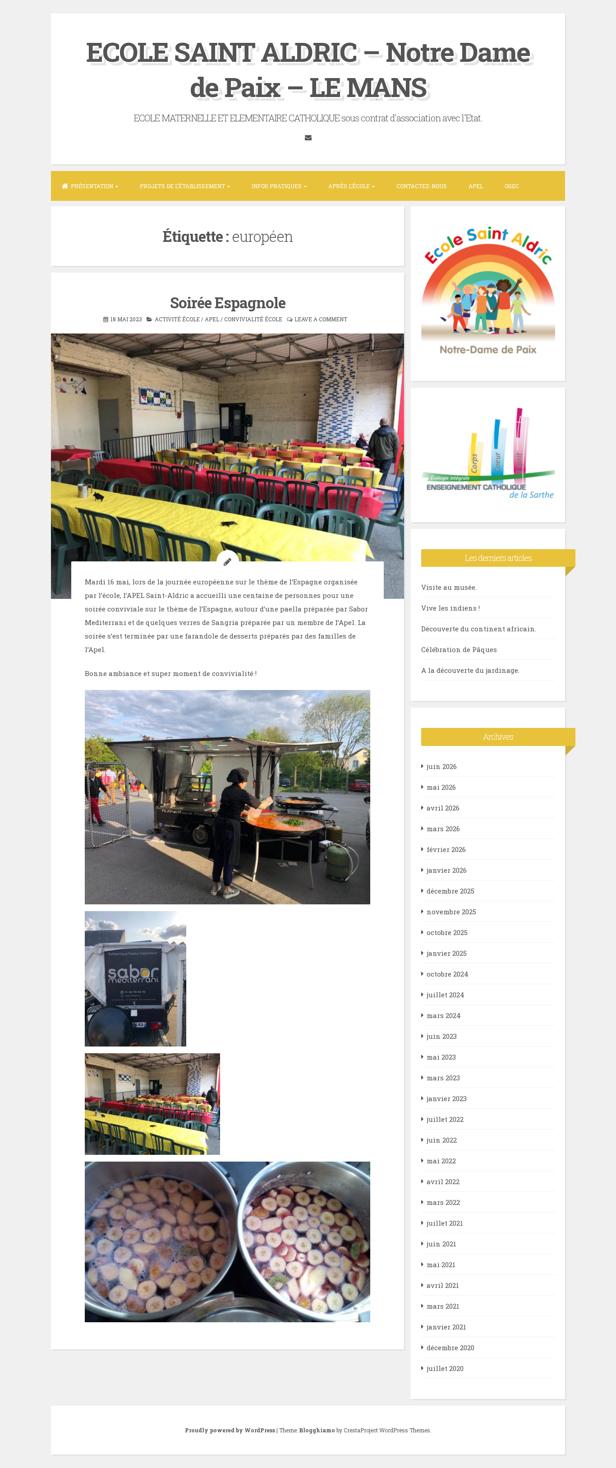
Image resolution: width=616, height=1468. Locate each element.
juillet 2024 (445, 994)
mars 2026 (443, 828)
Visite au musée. (449, 587)
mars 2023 (443, 1077)
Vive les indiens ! (450, 607)
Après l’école (349, 186)
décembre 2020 (450, 1347)
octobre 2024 (448, 973)
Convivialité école (253, 319)
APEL (476, 186)
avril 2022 (443, 1181)
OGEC (512, 186)
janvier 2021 (446, 1326)
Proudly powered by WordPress (230, 1430)
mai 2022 (441, 1160)
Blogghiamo (317, 1430)
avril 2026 (443, 807)
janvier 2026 (447, 870)
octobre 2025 (447, 932)
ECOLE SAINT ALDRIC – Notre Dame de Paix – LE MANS (308, 68)
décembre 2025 (450, 890)
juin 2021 (441, 1243)
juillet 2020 (445, 1368)
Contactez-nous (421, 186)
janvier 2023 (447, 1098)
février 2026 (446, 849)
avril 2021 (443, 1285)
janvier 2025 (447, 953)
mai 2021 (441, 1264)
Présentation (92, 186)
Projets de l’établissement (182, 186)
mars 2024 (444, 1015)
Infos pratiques (277, 186)
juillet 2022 (445, 1119)
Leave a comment (320, 319)
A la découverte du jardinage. (470, 670)
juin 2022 (442, 1139)
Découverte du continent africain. (478, 628)
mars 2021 (443, 1306)
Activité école (177, 319)
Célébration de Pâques (459, 649)
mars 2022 (443, 1202)
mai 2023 (441, 1056)
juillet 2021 (445, 1222)
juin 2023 (442, 1036)
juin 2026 (442, 766)
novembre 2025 (451, 911)
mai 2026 (441, 787)
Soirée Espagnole (227, 302)
